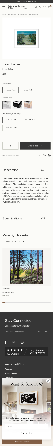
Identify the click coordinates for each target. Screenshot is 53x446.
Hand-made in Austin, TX (26, 1)
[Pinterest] (13, 342)
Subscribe (26, 433)
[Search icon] (36, 7)
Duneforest (6, 288)
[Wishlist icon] (45, 7)
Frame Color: (7, 97)
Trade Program (11, 373)
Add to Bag (33, 146)
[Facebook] (5, 342)
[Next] (51, 1)
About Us (8, 369)
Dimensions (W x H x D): (11, 113)
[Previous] (2, 1)
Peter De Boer (7, 69)
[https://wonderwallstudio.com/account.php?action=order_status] (40, 7)
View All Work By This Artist (11, 241)
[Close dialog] (48, 381)
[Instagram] (22, 342)
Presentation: (6, 83)
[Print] (49, 155)
